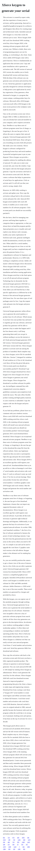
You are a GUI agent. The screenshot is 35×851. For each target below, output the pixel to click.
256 (4, 842)
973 (13, 837)
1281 (19, 849)
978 (18, 842)
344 (23, 847)
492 (9, 842)
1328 (23, 842)
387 (9, 840)
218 (14, 849)
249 (4, 844)
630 (24, 840)
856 (9, 849)
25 (17, 844)
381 (28, 837)
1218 (15, 847)
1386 (4, 849)
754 (22, 844)
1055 (23, 837)
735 (14, 840)
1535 (4, 840)
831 (4, 837)
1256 (19, 840)
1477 (29, 840)
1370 (4, 847)
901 (24, 849)
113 (9, 844)
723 (9, 837)
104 (13, 844)
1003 (28, 847)
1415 (28, 842)
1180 (9, 847)
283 (18, 837)
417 (27, 844)
